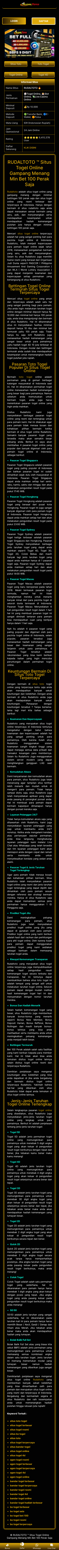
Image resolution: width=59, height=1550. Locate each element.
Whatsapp (37, 1548)
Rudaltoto (12, 191)
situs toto (38, 683)
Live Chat (51, 1548)
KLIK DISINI (30, 147)
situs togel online (28, 233)
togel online (31, 298)
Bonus (7, 1548)
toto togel (25, 376)
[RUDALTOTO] (29, 6)
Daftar (22, 1548)
